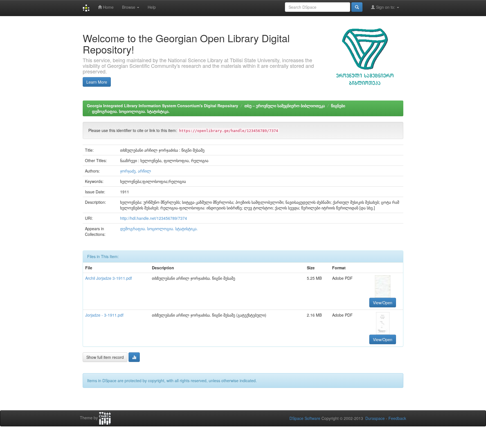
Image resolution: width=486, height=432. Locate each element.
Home (108, 7)
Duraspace (375, 418)
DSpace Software (304, 418)
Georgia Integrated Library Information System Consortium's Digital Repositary (162, 105)
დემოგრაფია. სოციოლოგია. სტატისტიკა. (131, 111)
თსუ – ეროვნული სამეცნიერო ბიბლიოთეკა (284, 105)
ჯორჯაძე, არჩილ (135, 171)
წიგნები (338, 105)
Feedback (397, 418)
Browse (129, 7)
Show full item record (105, 357)
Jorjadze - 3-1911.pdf (104, 315)
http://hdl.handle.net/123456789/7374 (153, 218)
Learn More (96, 82)
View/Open (382, 302)
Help (152, 7)
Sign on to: (385, 7)
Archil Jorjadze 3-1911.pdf (108, 278)
